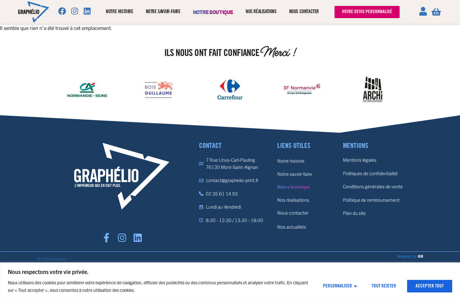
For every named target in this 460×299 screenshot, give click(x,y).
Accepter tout (430, 286)
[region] (230, 280)
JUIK (420, 256)
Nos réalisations (261, 11)
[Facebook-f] (106, 237)
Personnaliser (337, 286)
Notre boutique (213, 12)
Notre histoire (119, 11)
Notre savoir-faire (163, 11)
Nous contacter (304, 11)
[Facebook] (62, 11)
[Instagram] (74, 11)
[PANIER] (436, 12)
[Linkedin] (87, 11)
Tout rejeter (384, 286)
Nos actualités (291, 227)
